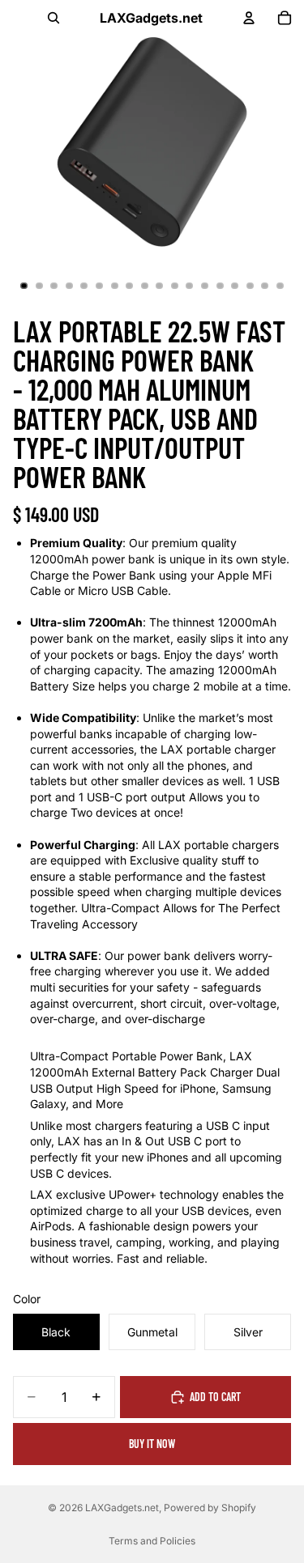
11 (174, 285)
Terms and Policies (152, 1541)
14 (219, 285)
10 (159, 285)
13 (205, 285)
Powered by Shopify (210, 1507)
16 (249, 285)
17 (265, 285)
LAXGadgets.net (122, 1507)
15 (235, 285)
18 (279, 285)
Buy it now (152, 1443)
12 (189, 285)
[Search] (53, 18)
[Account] (249, 18)
